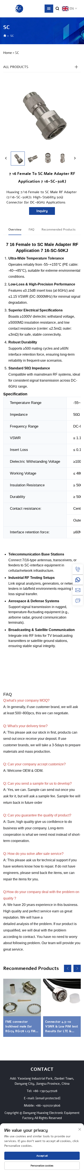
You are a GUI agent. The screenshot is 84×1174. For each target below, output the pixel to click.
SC (12, 36)
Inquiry (42, 211)
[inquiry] (78, 600)
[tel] (78, 569)
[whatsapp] (78, 580)
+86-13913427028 (45, 1091)
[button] (67, 968)
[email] (78, 590)
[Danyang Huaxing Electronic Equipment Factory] (19, 9)
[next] (74, 158)
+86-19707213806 (48, 1105)
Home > (8, 53)
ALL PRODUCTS (15, 67)
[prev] (6, 158)
